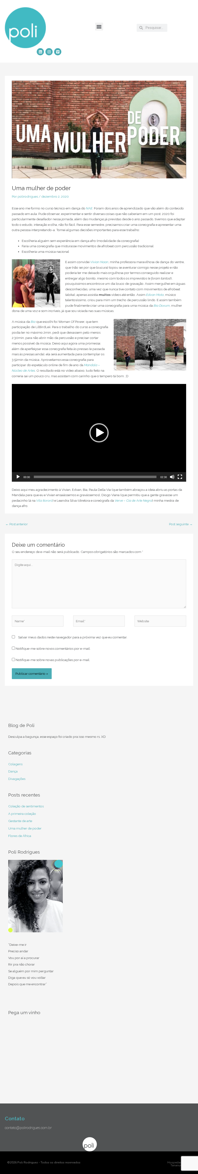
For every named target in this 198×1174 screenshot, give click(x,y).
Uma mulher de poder (25, 828)
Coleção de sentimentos (26, 806)
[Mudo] (172, 476)
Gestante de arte (20, 821)
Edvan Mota (155, 295)
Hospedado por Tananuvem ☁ (178, 1164)
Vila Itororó (44, 500)
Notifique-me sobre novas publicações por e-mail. (53, 660)
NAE (89, 208)
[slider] (95, 477)
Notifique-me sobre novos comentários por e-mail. (53, 648)
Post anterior (16, 524)
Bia (33, 322)
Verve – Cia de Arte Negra (133, 500)
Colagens (15, 764)
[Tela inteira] (179, 476)
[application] (99, 433)
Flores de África (19, 836)
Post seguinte (181, 524)
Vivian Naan (99, 262)
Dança (13, 771)
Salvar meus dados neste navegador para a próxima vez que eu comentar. (72, 637)
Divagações (16, 779)
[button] (99, 27)
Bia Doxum (162, 305)
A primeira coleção (22, 814)
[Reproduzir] (18, 476)
